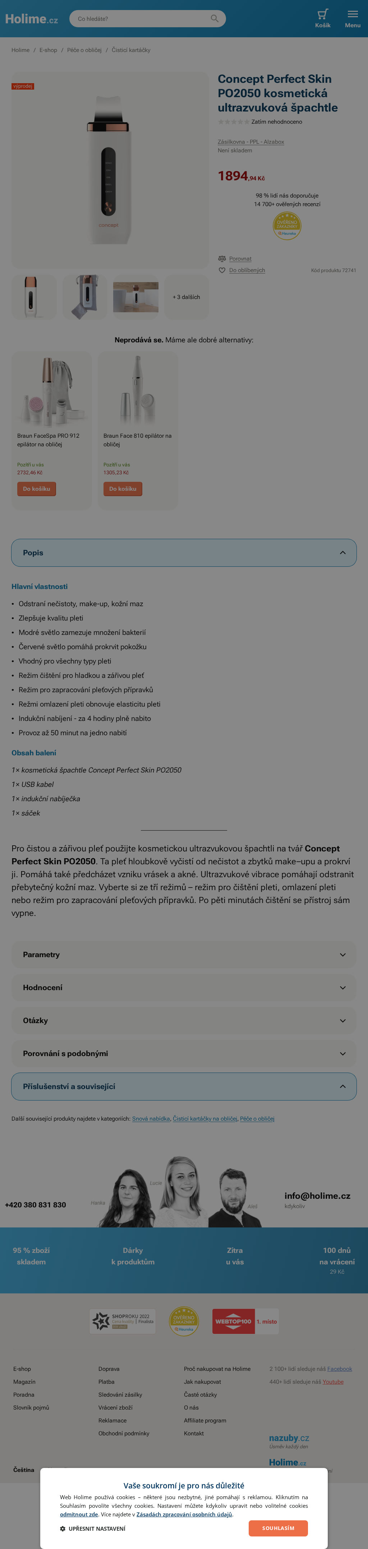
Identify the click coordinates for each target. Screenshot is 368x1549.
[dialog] (184, 1508)
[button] (92, 1529)
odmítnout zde (79, 1514)
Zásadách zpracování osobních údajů (184, 1514)
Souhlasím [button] (278, 1528)
